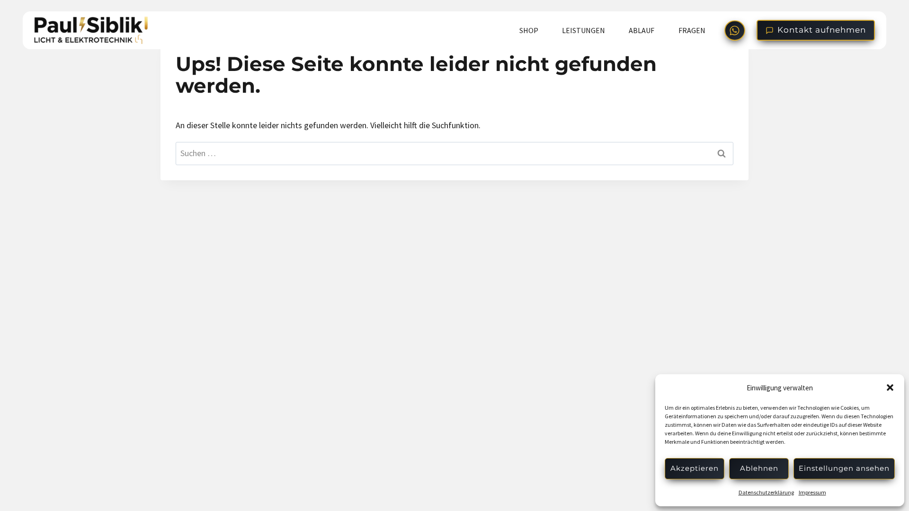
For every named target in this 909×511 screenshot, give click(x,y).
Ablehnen (759, 468)
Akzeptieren (694, 468)
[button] (890, 387)
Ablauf (641, 30)
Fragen (691, 30)
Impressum (812, 492)
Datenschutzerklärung (766, 492)
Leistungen (583, 30)
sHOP (528, 30)
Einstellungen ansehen (844, 468)
